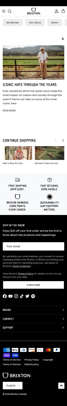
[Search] (11, 11)
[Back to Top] (61, 386)
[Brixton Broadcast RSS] (63, 38)
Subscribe (33, 285)
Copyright (48, 359)
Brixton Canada (19, 394)
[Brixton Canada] (33, 11)
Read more (9, 110)
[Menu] (4, 11)
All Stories (13, 22)
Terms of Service (21, 266)
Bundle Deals (33, 3)
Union (54, 22)
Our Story (35, 22)
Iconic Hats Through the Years (30, 85)
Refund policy (32, 364)
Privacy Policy (25, 273)
